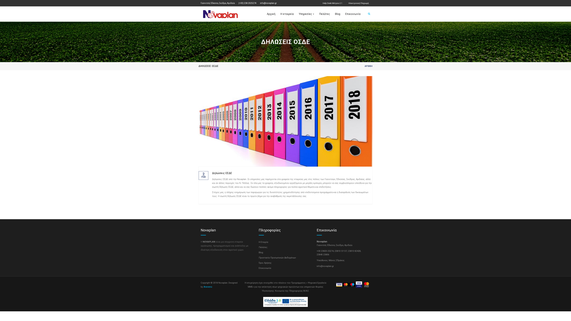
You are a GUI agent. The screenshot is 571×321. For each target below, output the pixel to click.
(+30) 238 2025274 (247, 3)
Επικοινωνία (352, 13)
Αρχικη (368, 66)
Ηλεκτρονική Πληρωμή (359, 3)
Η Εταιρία (263, 242)
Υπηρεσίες (306, 13)
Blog (337, 13)
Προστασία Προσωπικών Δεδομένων (277, 257)
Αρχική (271, 13)
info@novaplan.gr (268, 3)
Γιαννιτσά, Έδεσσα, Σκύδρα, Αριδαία (218, 3)
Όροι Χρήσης (265, 263)
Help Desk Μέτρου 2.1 (332, 3)
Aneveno (208, 286)
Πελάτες (324, 13)
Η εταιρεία (287, 13)
